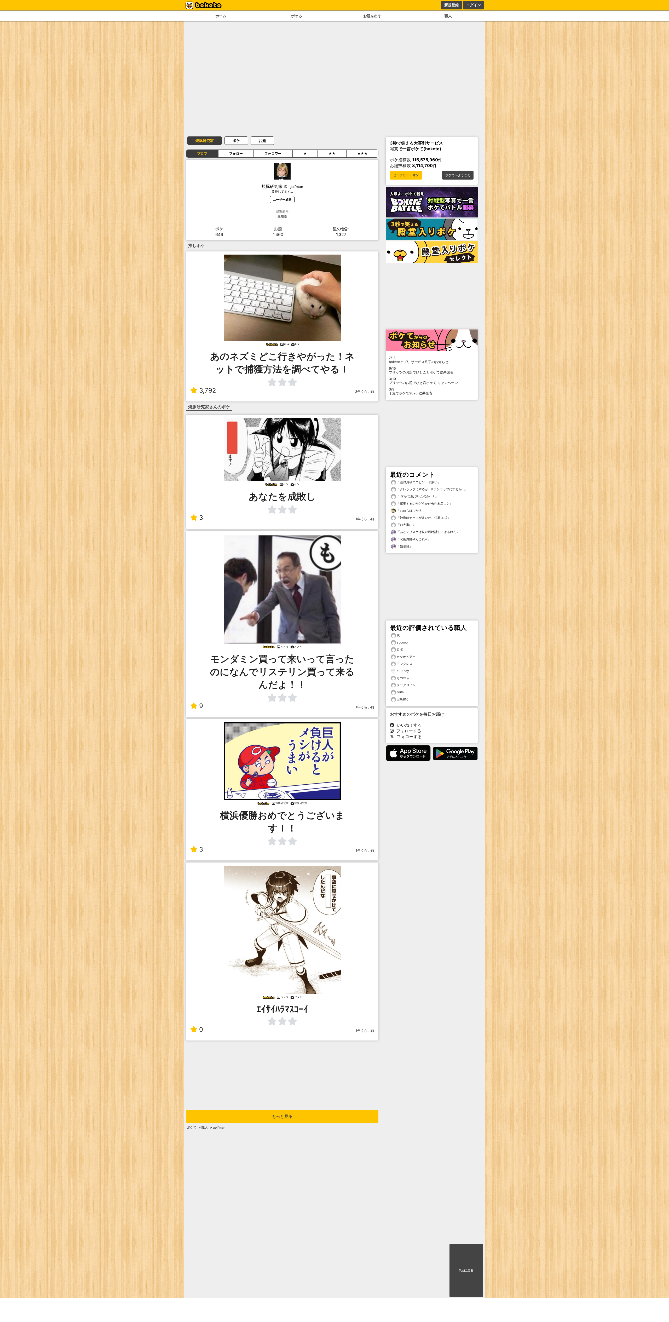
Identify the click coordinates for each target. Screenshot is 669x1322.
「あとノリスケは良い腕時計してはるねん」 (427, 532)
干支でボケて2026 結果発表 (410, 391)
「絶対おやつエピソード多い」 (418, 482)
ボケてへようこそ (457, 175)
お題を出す (372, 16)
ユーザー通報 (282, 199)
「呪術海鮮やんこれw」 (413, 539)
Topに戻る (466, 1270)
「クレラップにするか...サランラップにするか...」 (431, 489)
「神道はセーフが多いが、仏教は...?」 (423, 518)
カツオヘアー (406, 657)
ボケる (296, 16)
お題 (262, 140)
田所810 (402, 699)
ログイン (473, 5)
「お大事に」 (406, 525)
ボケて (192, 1127)
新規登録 (451, 5)
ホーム (220, 16)
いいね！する (408, 725)
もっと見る (282, 1116)
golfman (219, 1127)
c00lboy (403, 671)
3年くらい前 (364, 392)
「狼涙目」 (404, 546)
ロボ (400, 649)
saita (400, 692)
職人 (448, 16)
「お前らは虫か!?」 (410, 511)
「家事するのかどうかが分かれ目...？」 (424, 503)
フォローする (407, 730)
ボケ (236, 140)
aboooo (402, 642)
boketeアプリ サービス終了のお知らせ (418, 360)
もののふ (403, 678)
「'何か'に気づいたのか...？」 (417, 496)
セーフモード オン (406, 175)
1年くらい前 (365, 519)
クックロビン (406, 685)
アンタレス (404, 664)
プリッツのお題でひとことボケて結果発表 (421, 370)
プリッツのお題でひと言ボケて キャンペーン (423, 381)
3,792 (207, 390)
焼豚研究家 (204, 140)
